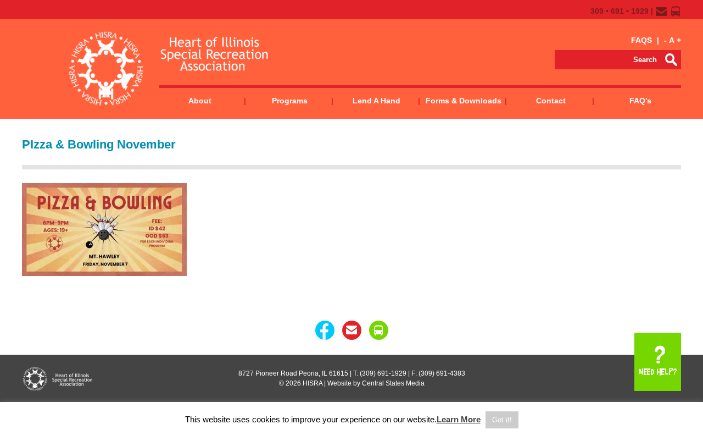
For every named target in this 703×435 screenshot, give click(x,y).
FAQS (641, 40)
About (199, 100)
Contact (551, 100)
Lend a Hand (376, 100)
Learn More (459, 419)
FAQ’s (640, 100)
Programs (290, 100)
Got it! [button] (502, 420)
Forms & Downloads (463, 100)
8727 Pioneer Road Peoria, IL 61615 (293, 373)
